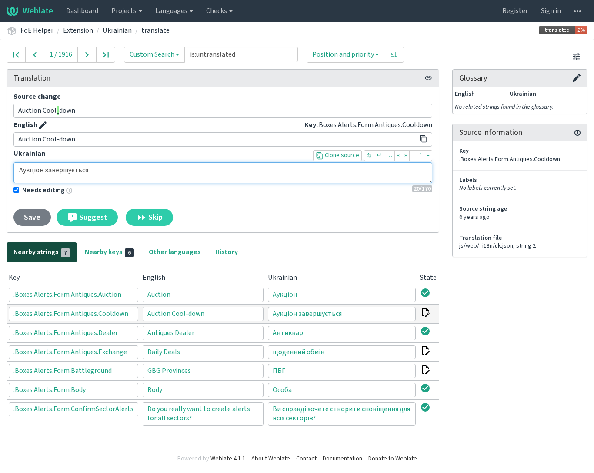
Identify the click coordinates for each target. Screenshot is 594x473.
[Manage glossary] (577, 78)
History (226, 252)
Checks (217, 11)
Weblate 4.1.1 (227, 458)
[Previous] (34, 55)
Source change (37, 96)
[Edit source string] (43, 125)
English (25, 125)
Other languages (174, 252)
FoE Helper (36, 30)
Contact (306, 458)
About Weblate (270, 458)
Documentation (342, 458)
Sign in (551, 11)
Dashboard (82, 11)
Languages (172, 11)
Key (310, 125)
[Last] (105, 55)
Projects (124, 11)
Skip (155, 217)
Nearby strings (40, 252)
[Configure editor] (576, 56)
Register (515, 11)
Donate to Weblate (392, 458)
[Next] (87, 55)
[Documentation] (577, 132)
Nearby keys (108, 252)
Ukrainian (117, 30)
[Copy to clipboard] (423, 139)
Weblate (38, 11)
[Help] (577, 11)
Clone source (341, 155)
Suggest (92, 217)
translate (155, 30)
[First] (16, 55)
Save (32, 217)
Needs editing (43, 190)
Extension (78, 30)
